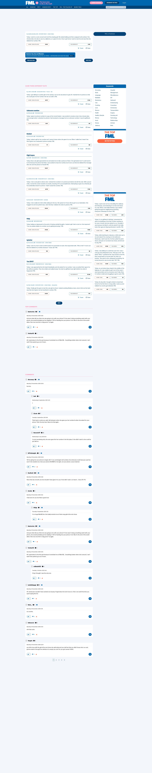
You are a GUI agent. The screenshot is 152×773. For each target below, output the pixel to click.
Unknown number (33, 110)
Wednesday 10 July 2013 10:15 (39, 436)
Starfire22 (31, 473)
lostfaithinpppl (32, 585)
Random (32, 7)
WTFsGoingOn (32, 453)
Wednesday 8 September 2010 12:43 (41, 400)
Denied (29, 134)
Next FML (88, 60)
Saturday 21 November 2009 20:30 (35, 383)
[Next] (64, 660)
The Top (55, 7)
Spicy (38, 7)
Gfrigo (35, 507)
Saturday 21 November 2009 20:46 (35, 457)
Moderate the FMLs (112, 2)
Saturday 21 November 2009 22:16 (35, 589)
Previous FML (31, 60)
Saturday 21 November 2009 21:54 (35, 626)
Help (28, 219)
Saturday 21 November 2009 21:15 (35, 608)
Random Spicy (46, 7)
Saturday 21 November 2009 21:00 (35, 315)
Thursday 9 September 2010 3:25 (40, 511)
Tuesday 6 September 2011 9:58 (40, 417)
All (27, 7)
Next (59, 303)
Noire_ (30, 605)
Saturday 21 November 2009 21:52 (35, 495)
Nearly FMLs (77, 7)
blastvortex (31, 311)
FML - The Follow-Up (66, 7)
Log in (124, 2)
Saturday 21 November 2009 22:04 (35, 644)
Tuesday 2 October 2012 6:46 (39, 570)
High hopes (31, 155)
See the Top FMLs (110, 141)
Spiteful (29, 240)
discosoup (31, 379)
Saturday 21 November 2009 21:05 (35, 337)
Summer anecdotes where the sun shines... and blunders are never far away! (49, 55)
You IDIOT (30, 261)
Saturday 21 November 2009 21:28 (35, 477)
